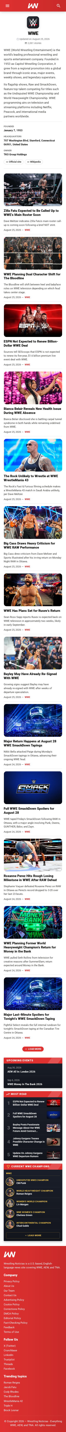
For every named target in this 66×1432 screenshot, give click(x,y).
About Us (9, 1286)
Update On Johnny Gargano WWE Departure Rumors (27, 1155)
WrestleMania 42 (13, 1401)
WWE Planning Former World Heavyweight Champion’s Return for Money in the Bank (30, 947)
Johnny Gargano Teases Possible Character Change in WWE (29, 1141)
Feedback (9, 1327)
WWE (27, 230)
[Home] (10, 1255)
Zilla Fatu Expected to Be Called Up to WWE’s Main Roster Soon (31, 213)
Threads (8, 1364)
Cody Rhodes (11, 1391)
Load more (34, 1049)
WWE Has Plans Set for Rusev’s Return (32, 611)
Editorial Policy (12, 1318)
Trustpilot (9, 1359)
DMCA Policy (11, 1313)
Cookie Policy (11, 1304)
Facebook (9, 1368)
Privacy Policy (11, 1281)
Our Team (9, 1290)
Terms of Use (11, 1331)
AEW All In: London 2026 (21, 1071)
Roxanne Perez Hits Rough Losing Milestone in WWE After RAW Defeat (30, 878)
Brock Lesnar (11, 1410)
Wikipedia (35, 161)
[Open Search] (58, 5)
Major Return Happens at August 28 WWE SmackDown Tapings (30, 743)
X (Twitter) (10, 1345)
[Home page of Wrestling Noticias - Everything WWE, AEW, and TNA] (33, 5)
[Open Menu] (7, 5)
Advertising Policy (14, 1299)
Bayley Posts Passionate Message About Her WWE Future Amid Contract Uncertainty (26, 1128)
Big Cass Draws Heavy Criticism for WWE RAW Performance (29, 545)
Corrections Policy (14, 1309)
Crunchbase (10, 1350)
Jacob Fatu (10, 1387)
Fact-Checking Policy (15, 1322)
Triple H (8, 1405)
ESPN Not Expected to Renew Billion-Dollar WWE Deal (28, 1103)
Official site (15, 161)
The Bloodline (11, 1396)
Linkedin (8, 1355)
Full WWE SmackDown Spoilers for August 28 (25, 1115)
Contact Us (10, 1295)
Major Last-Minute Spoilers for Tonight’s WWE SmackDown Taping (29, 1017)
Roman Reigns (12, 1382)
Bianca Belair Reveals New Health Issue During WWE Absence (32, 411)
